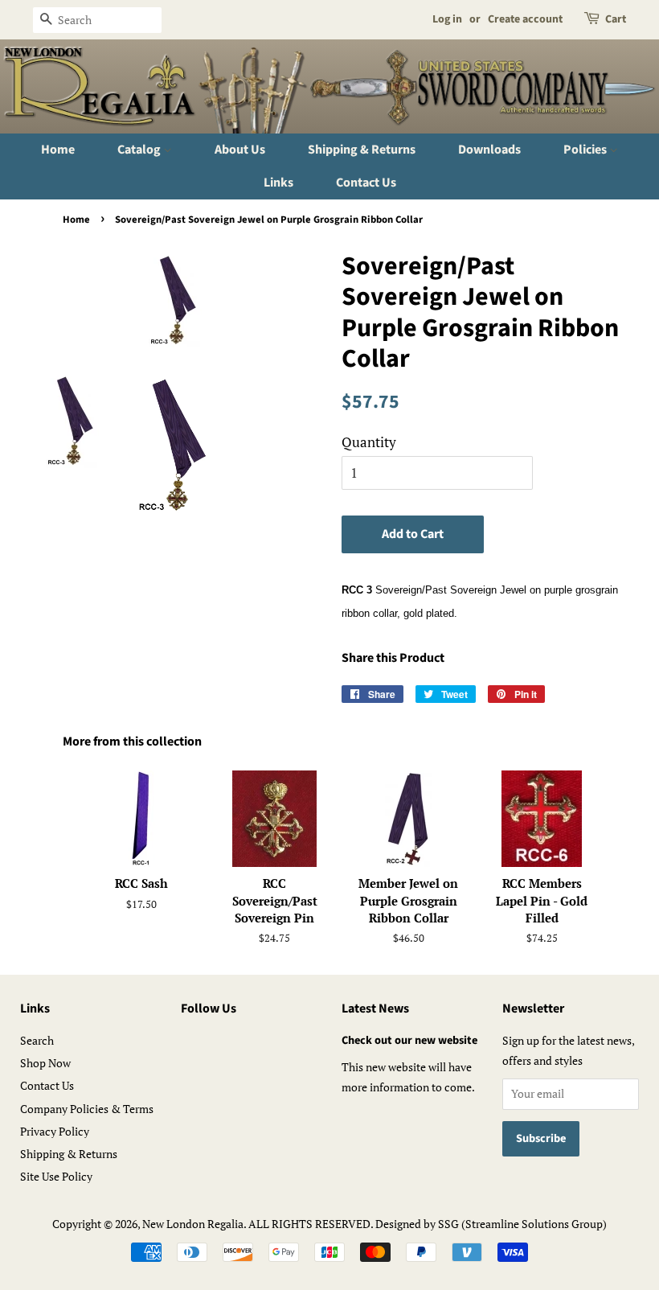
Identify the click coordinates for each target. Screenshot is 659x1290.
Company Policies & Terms (86, 1108)
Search (37, 1040)
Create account (525, 19)
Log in (447, 19)
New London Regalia (193, 1223)
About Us (240, 149)
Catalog (140, 149)
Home (58, 149)
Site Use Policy (56, 1176)
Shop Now (45, 1062)
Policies (586, 149)
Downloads (489, 149)
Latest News (375, 1008)
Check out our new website (409, 1040)
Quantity (369, 442)
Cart (615, 19)
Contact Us (366, 182)
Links (278, 182)
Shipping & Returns (361, 149)
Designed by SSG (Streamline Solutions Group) (491, 1223)
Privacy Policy (54, 1131)
